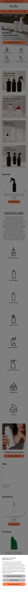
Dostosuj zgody (14, 580)
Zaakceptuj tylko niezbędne (14, 576)
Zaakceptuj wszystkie (14, 584)
